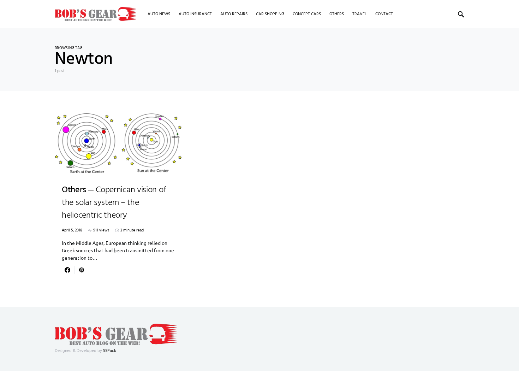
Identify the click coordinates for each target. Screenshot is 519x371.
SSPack (109, 350)
